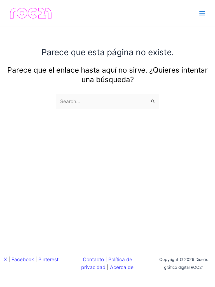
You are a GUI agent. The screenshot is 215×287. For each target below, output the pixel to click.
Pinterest (48, 259)
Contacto (93, 259)
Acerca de (122, 267)
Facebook (22, 259)
